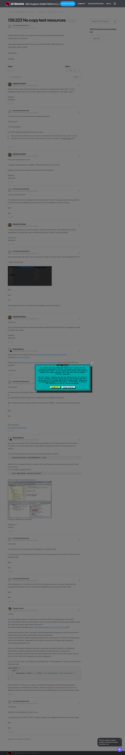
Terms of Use (73, 380)
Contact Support (68, 3)
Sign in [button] (108, 3)
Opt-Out (76, 383)
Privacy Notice (58, 380)
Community (81, 3)
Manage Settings (68, 387)
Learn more (66, 374)
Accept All (55, 387)
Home (15, 4)
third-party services (48, 382)
